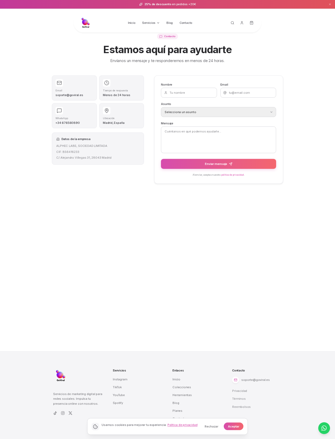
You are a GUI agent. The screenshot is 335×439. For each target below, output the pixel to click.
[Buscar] (232, 23)
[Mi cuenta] (242, 23)
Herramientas (182, 395)
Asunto (166, 104)
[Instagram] (63, 413)
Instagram (120, 379)
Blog (169, 23)
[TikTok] (55, 413)
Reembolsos (241, 407)
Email (224, 84)
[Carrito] (251, 23)
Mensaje (167, 123)
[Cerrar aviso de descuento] (330, 4)
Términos (238, 399)
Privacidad (239, 391)
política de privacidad (232, 174)
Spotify (118, 403)
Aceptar (233, 426)
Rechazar (211, 426)
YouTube (119, 395)
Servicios (148, 23)
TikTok (117, 387)
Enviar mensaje (216, 164)
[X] (70, 413)
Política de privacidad (183, 425)
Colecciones (181, 387)
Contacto (186, 23)
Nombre (166, 84)
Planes (177, 411)
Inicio (132, 23)
